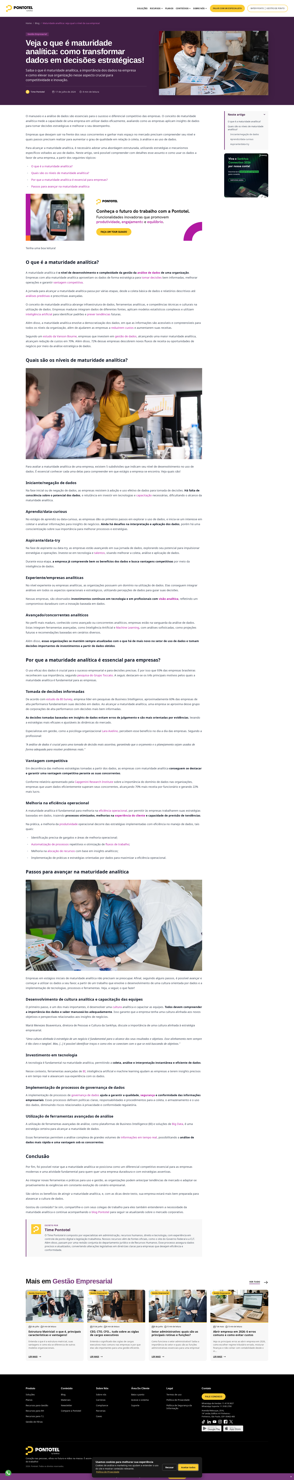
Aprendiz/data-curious (241, 139)
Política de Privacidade (178, 1399)
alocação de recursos (61, 851)
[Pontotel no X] (231, 1422)
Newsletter (66, 1405)
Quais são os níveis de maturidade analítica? (245, 128)
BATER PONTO (257, 8)
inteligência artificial (39, 314)
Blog (63, 1394)
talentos (99, 553)
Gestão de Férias (34, 1421)
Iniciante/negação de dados (244, 134)
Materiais (66, 1399)
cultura (117, 1007)
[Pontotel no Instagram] (220, 1422)
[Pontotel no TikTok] (203, 1422)
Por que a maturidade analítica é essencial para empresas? (69, 180)
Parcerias (101, 1410)
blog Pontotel (100, 1212)
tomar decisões (152, 277)
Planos (169, 8)
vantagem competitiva (68, 282)
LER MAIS (33, 1356)
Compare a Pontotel (71, 1410)
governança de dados (85, 1095)
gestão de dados (126, 336)
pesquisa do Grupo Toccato (95, 675)
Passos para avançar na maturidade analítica (60, 186)
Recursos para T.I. (35, 1416)
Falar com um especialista (227, 8)
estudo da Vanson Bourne (60, 336)
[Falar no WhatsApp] (8, 1473)
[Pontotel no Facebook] (225, 1422)
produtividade (68, 824)
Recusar (169, 1467)
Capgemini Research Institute (94, 782)
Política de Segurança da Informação (179, 1407)
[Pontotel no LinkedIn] (209, 1422)
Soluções (142, 8)
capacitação (144, 495)
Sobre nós (101, 1394)
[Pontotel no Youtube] (214, 1422)
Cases (99, 1416)
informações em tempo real (139, 1137)
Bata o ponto (137, 1394)
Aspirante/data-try (239, 144)
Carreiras (101, 1399)
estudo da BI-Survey (59, 699)
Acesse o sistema (140, 1399)
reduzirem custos (122, 328)
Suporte (135, 1405)
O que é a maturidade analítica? (244, 121)
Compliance (102, 1405)
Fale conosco (213, 1396)
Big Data (177, 1124)
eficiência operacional (113, 810)
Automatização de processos (50, 844)
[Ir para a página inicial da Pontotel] (19, 8)
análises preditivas (38, 296)
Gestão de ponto (275, 8)
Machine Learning (127, 627)
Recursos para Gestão (37, 1405)
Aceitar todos (188, 1467)
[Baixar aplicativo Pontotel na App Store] (233, 1428)
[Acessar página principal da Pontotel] (42, 1450)
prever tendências (98, 314)
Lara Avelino (110, 731)
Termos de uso (173, 1394)
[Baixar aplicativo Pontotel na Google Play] (212, 1428)
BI (84, 1071)
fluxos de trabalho (117, 844)
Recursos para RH (35, 1410)
